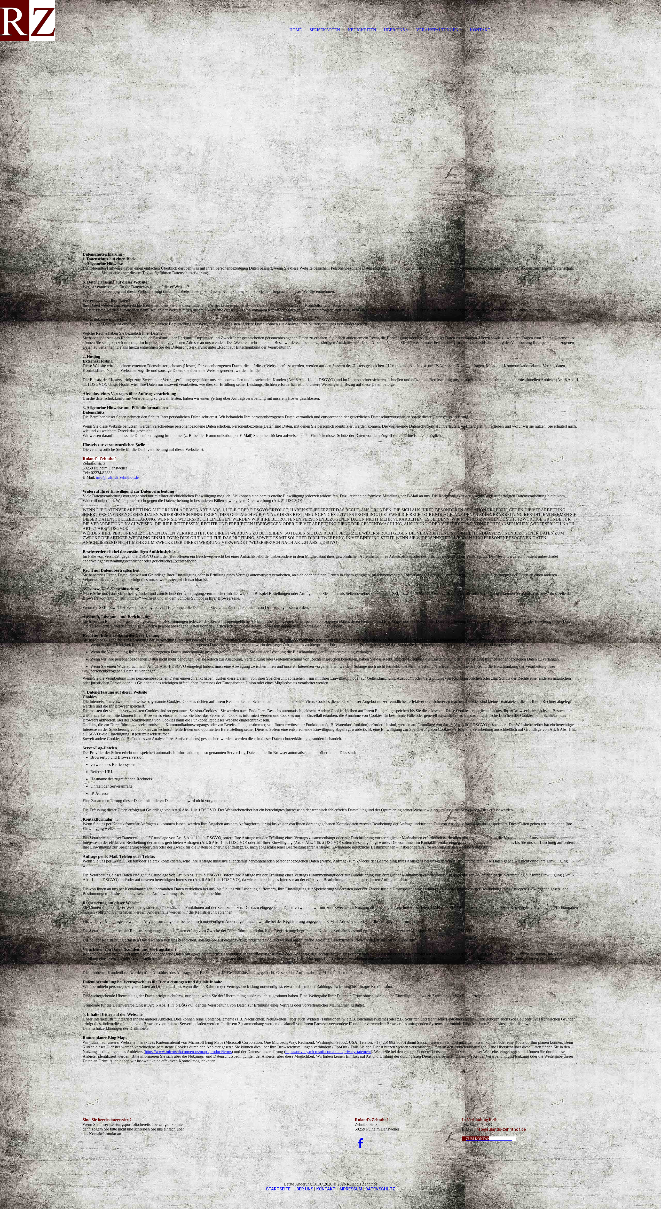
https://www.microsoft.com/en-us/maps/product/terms (188, 1051)
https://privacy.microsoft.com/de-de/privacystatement (328, 1051)
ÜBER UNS (394, 30)
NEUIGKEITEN (362, 30)
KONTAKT (480, 30)
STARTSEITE (278, 1189)
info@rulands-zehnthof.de (117, 477)
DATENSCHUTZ (380, 1189)
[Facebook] (360, 1143)
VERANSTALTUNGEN (437, 30)
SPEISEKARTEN (325, 30)
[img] (59, 20)
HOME (295, 30)
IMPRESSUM (350, 1189)
